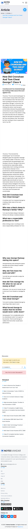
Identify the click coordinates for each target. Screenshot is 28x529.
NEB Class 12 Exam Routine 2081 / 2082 (14, 416)
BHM (2, 481)
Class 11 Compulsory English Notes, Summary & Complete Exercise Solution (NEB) (13, 410)
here (13, 362)
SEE (1, 471)
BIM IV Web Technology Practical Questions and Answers (12, 426)
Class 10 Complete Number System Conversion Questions (13, 435)
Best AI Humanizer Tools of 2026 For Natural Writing (13, 392)
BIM (2, 478)
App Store (19, 509)
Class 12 (3, 476)
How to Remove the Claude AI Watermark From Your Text (11, 386)
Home (2, 13)
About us (3, 488)
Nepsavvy (20, 527)
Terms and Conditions (6, 496)
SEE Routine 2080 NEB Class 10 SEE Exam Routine (12, 420)
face (21, 182)
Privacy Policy (4, 493)
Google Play (7, 509)
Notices (3, 491)
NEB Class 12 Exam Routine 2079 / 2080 (14, 430)
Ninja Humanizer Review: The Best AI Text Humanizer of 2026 (13, 403)
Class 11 (2, 473)
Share (23, 85)
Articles (8, 13)
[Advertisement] (14, 39)
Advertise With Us (5, 498)
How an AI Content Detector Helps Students (12, 398)
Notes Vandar (7, 84)
